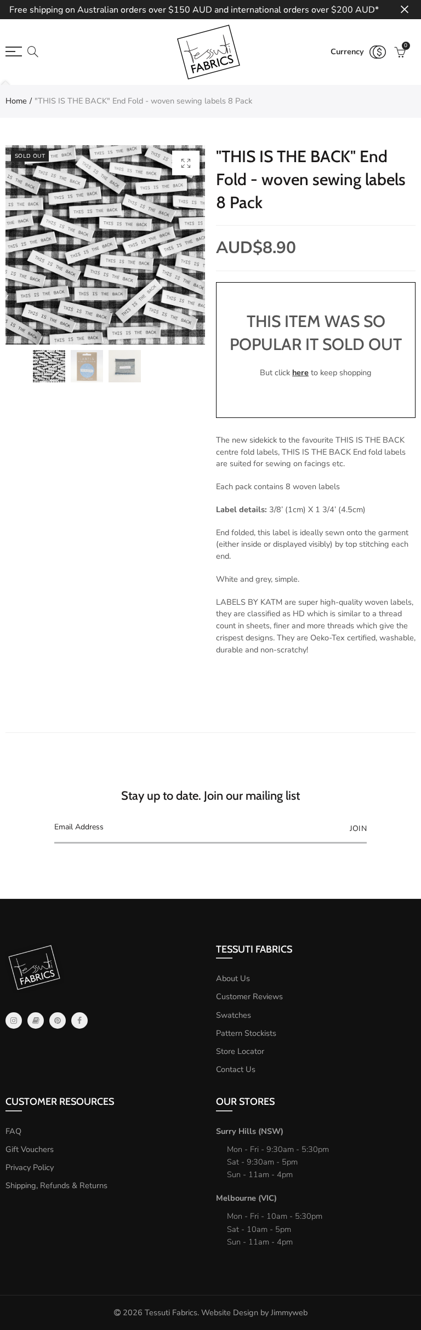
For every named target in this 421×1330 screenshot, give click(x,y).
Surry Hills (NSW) (249, 1131)
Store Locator (240, 1051)
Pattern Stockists (246, 1033)
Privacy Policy (29, 1167)
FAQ (13, 1131)
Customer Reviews (249, 996)
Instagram (13, 1020)
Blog (35, 1020)
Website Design (229, 1312)
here (300, 372)
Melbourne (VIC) (246, 1198)
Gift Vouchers (29, 1149)
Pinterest (57, 1020)
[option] (105, 245)
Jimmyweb (289, 1312)
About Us (233, 978)
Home (16, 100)
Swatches (233, 1015)
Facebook (79, 1020)
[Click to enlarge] (186, 163)
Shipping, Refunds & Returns (56, 1185)
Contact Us (235, 1069)
